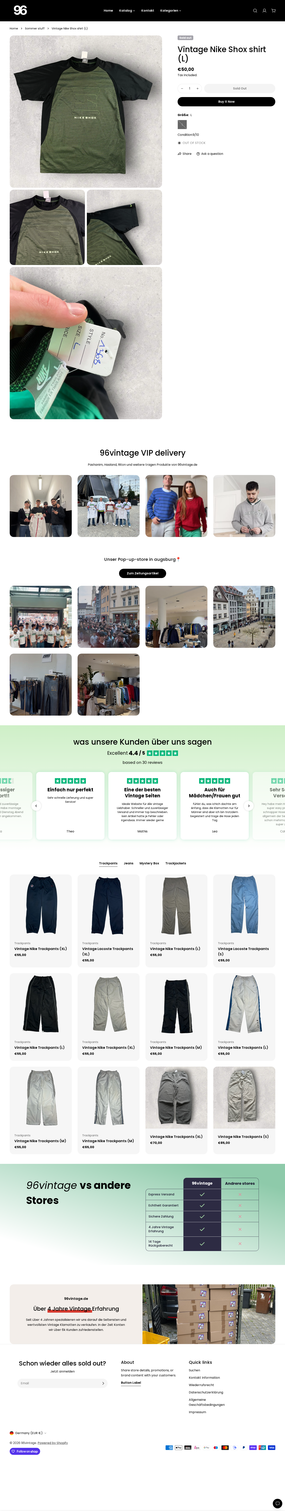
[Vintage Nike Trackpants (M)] (176, 1004)
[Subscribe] (103, 1383)
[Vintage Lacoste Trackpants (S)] (244, 905)
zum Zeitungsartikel (142, 573)
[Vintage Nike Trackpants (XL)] (41, 905)
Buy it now (226, 101)
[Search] (255, 11)
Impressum (197, 1412)
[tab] (108, 864)
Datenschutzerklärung (206, 1392)
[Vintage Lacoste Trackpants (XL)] (109, 905)
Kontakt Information (204, 1377)
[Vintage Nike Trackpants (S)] (244, 1098)
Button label (131, 1382)
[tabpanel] (142, 1014)
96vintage (28, 1443)
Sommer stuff (35, 28)
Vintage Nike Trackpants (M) (176, 1047)
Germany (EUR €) (29, 1433)
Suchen (194, 1370)
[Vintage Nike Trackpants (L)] (176, 905)
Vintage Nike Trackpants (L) (175, 948)
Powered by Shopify (53, 1443)
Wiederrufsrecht (201, 1385)
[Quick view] (66, 883)
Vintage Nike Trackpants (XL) (40, 948)
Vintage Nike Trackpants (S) (243, 1136)
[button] (36, 806)
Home (14, 28)
